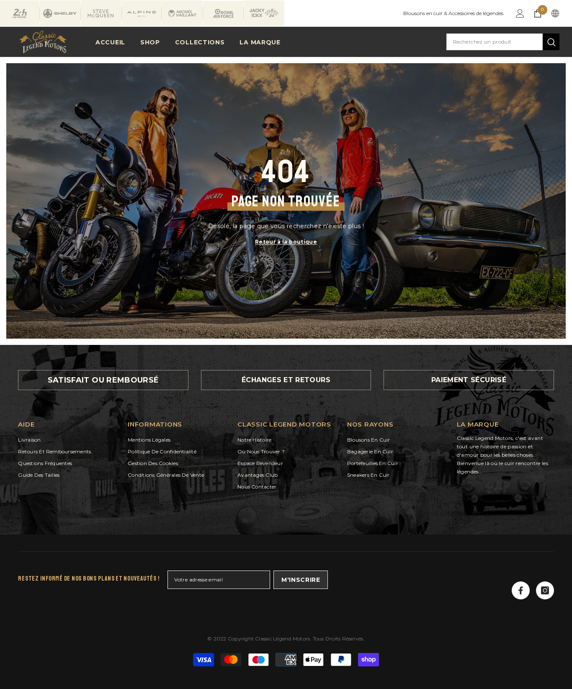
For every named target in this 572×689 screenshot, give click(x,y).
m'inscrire (300, 580)
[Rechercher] (502, 41)
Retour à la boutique (286, 242)
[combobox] (494, 41)
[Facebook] (521, 590)
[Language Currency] (555, 13)
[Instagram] (545, 590)
